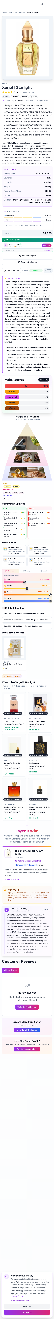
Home (4, 12)
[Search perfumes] (42, 4)
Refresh (46, 902)
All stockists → (47, 250)
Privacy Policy (17, 1296)
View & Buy (46, 245)
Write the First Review (27, 999)
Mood (45, 571)
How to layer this (13, 872)
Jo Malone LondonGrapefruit (28, 853)
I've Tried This (13, 270)
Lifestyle (28, 571)
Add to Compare (29, 256)
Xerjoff (22, 12)
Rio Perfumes (14, 244)
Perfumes (13, 12)
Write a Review (10, 963)
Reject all (27, 1306)
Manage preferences (21, 1300)
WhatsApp (37, 270)
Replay (45, 380)
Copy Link (49, 270)
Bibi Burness (19, 101)
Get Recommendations (27, 1042)
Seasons (12, 571)
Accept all (27, 1312)
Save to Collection (29, 262)
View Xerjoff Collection (27, 1023)
